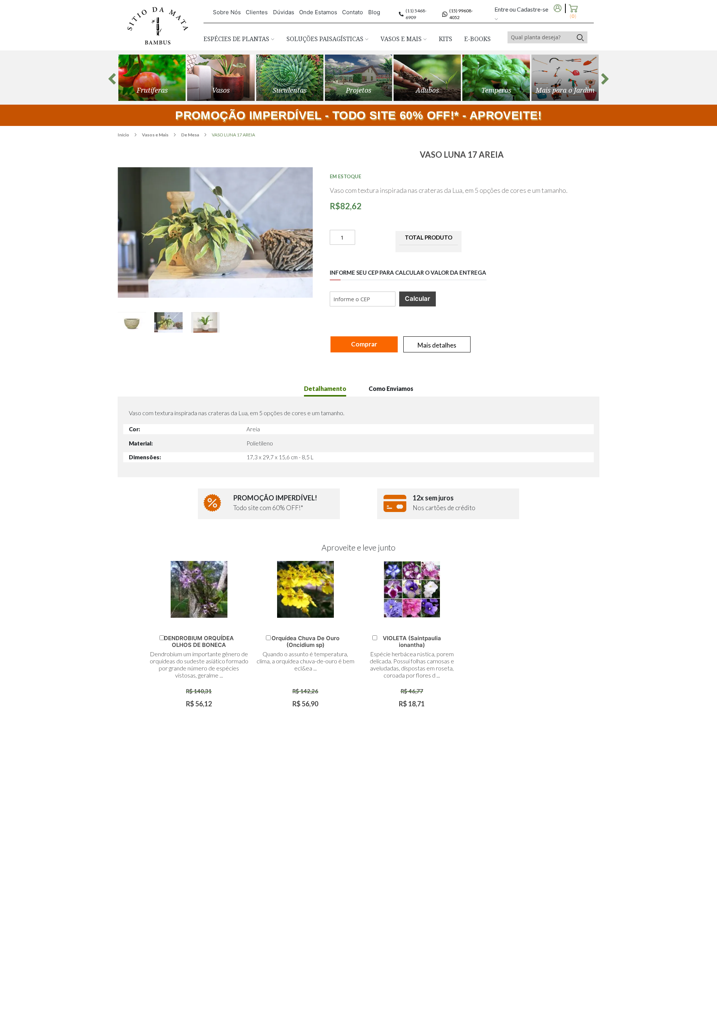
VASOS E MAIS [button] (402, 39)
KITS (445, 39)
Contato (352, 12)
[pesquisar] (580, 37)
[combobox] (540, 37)
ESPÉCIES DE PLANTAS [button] (237, 39)
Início (124, 135)
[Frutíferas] (152, 78)
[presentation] (112, 78)
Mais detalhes (437, 345)
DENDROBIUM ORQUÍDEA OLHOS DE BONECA (199, 641)
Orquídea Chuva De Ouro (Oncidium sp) (305, 641)
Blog (374, 12)
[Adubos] (427, 78)
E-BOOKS (477, 39)
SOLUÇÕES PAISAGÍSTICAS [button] (325, 39)
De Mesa (190, 135)
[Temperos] (496, 78)
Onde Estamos (318, 12)
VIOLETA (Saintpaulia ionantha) (412, 641)
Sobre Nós (227, 12)
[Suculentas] (289, 78)
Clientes (257, 12)
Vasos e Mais (155, 135)
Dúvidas (283, 12)
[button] (136, 322)
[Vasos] (220, 78)
